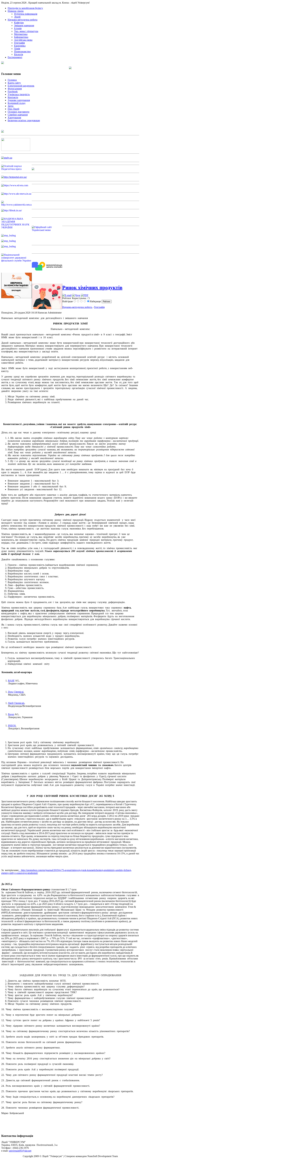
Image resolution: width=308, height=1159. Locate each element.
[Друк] (76, 295)
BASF (11, 680)
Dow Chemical (15, 691)
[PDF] (84, 295)
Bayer (11, 714)
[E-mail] (67, 295)
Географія (99, 307)
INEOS (12, 725)
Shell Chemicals (16, 703)
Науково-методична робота (77, 307)
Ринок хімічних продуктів (92, 287)
